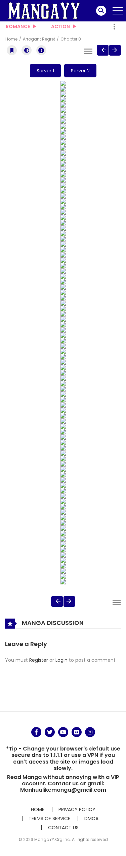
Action (60, 26)
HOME (37, 809)
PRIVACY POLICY (76, 809)
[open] (118, 10)
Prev (103, 50)
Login (61, 660)
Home (11, 39)
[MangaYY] (44, 10)
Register (38, 660)
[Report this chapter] (41, 50)
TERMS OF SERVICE (49, 818)
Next (115, 50)
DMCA (91, 818)
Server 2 (80, 70)
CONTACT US (63, 827)
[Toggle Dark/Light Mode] (27, 50)
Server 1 (45, 70)
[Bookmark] (12, 50)
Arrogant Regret (39, 39)
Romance (18, 26)
